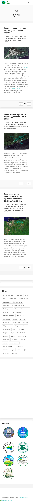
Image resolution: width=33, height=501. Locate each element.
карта (15, 40)
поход (5, 343)
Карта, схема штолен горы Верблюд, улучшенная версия (15, 30)
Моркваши (8, 210)
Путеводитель (11, 38)
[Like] (21, 104)
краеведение (22, 336)
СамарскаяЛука (16, 312)
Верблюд (22, 38)
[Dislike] (29, 104)
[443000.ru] (8, 432)
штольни (7, 42)
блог (13, 329)
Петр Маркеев (21, 36)
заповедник (21, 333)
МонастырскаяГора (20, 126)
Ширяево (12, 128)
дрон (10, 40)
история (6, 336)
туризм (5, 350)
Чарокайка (6, 322)
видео (5, 333)
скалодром (19, 346)
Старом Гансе (15, 88)
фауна (12, 350)
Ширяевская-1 (7, 326)
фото (25, 350)
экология (14, 353)
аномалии (6, 329)
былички (21, 329)
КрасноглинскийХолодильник (12, 302)
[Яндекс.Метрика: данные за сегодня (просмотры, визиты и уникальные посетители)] (6, 500)
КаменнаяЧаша (23, 299)
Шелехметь (16, 322)
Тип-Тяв (22, 319)
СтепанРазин (20, 316)
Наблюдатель (7, 309)
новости (22, 339)
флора (19, 350)
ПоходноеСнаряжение (22, 309)
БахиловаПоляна (8, 295)
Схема (20, 40)
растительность (8, 346)
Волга (27, 295)
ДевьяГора (12, 299)
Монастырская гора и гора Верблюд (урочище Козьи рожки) (15, 116)
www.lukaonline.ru (23, 497)
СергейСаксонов (8, 316)
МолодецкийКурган (18, 305)
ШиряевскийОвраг (21, 326)
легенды (6, 339)
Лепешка (6, 305)
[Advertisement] (16, 388)
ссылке (25, 67)
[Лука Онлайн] (10, 2)
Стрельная (6, 319)
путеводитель (18, 210)
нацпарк (14, 339)
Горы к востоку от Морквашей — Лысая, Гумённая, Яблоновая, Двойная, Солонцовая (13, 197)
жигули (15, 208)
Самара (5, 312)
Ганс (6, 40)
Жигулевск (8, 208)
